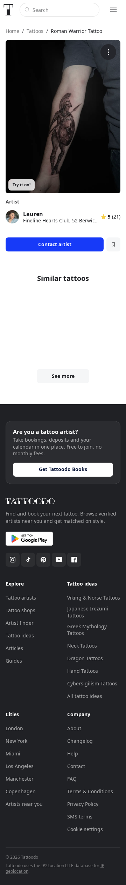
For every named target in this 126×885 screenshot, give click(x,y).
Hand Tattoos (82, 671)
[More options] (108, 52)
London (14, 728)
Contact (76, 766)
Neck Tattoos (82, 645)
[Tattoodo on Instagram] (13, 560)
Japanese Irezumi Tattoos (87, 612)
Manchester (20, 778)
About (74, 728)
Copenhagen (21, 791)
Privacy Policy (82, 804)
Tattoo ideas (20, 635)
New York (16, 741)
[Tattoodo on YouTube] (59, 560)
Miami (13, 753)
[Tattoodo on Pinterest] (43, 560)
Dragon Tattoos (85, 658)
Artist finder (20, 623)
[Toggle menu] (113, 10)
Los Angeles (20, 766)
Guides (14, 660)
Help (72, 753)
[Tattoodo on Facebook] (74, 560)
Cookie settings (85, 829)
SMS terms (79, 816)
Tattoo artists (21, 597)
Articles (14, 648)
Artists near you (24, 804)
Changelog (80, 741)
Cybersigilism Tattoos (92, 683)
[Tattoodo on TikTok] (28, 560)
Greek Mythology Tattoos (87, 630)
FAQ (72, 778)
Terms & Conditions (90, 791)
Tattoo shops (20, 610)
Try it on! (21, 185)
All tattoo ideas (84, 696)
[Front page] (8, 10)
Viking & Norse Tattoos (93, 597)
